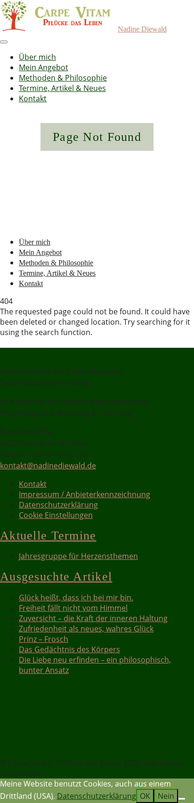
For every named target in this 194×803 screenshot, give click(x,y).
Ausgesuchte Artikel (56, 576)
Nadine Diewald (142, 29)
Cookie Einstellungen (56, 515)
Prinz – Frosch (43, 639)
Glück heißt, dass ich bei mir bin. (76, 597)
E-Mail (13, 738)
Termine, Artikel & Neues (62, 88)
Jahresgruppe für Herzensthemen (78, 556)
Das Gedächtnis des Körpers (69, 649)
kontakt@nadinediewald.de (48, 465)
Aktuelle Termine (48, 535)
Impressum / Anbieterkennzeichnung (84, 494)
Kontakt (33, 98)
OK (145, 796)
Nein (166, 796)
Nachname (19, 727)
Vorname (16, 716)
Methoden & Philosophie (63, 78)
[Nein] (182, 798)
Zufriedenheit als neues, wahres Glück (86, 628)
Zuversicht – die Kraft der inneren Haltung (93, 618)
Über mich (37, 57)
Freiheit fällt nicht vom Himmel (73, 608)
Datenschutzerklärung (58, 505)
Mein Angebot (43, 67)
